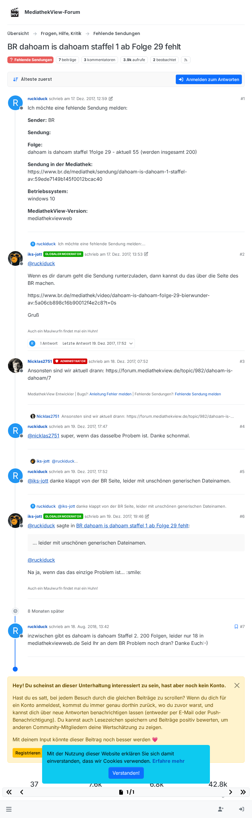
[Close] (237, 685)
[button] (8, 809)
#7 (242, 626)
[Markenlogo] (15, 12)
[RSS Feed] (186, 59)
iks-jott (35, 254)
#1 (243, 98)
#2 (242, 254)
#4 (242, 426)
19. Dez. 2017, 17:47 (89, 426)
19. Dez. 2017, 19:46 (125, 516)
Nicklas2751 (40, 361)
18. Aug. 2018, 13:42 (90, 626)
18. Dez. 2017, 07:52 (129, 361)
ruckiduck (38, 98)
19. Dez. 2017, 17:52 (89, 471)
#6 (242, 516)
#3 (242, 361)
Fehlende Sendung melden (198, 394)
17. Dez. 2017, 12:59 (89, 98)
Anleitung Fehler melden (110, 394)
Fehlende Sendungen (33, 59)
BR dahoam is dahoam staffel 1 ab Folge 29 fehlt (132, 525)
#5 (242, 471)
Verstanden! (126, 773)
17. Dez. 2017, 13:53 (125, 254)
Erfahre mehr (168, 761)
